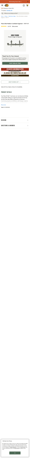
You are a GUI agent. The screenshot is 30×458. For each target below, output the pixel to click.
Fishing (6, 16)
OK (14, 452)
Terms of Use (23, 447)
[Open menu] (2, 5)
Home (2, 16)
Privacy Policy (16, 448)
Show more (3, 104)
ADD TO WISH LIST (14, 82)
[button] (28, 1)
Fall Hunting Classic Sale (14, 1)
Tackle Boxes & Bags (11, 16)
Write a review (15, 26)
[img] (27, 5)
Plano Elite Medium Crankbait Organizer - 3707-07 (15, 23)
